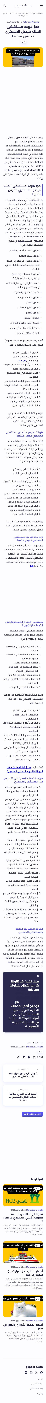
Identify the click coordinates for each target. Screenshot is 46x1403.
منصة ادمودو (23, 5)
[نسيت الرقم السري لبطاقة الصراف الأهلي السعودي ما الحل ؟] (23, 1095)
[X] (36, 1372)
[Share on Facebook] (29, 1057)
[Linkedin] (26, 1372)
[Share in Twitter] (34, 1057)
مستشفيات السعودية (35, 1043)
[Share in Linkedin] (23, 1057)
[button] (41, 5)
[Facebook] (41, 1372)
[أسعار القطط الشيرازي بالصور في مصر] (23, 1306)
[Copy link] (18, 1057)
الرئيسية (40, 13)
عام (34, 13)
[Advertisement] (23, 104)
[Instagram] (31, 1372)
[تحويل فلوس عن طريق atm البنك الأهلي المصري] (23, 1073)
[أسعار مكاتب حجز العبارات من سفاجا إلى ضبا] (23, 1252)
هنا (31, 566)
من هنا (22, 360)
